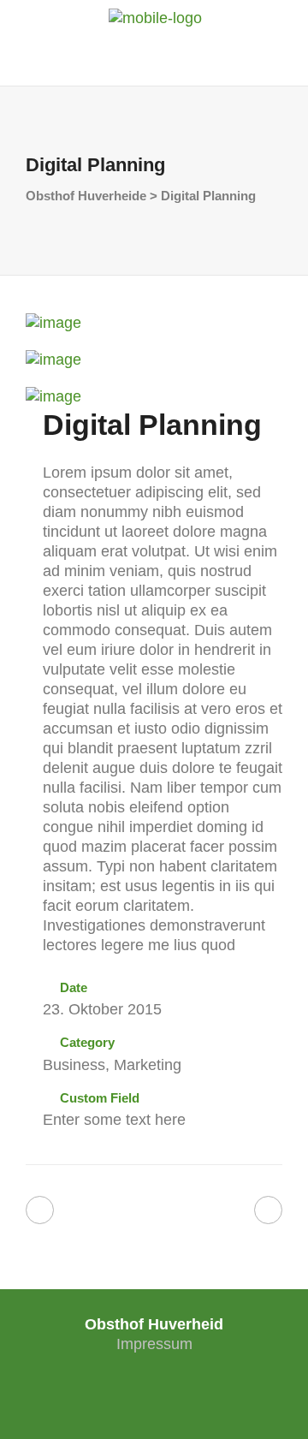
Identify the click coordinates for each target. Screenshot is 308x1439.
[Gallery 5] (53, 359)
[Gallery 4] (53, 322)
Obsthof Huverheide (86, 195)
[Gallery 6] (53, 396)
